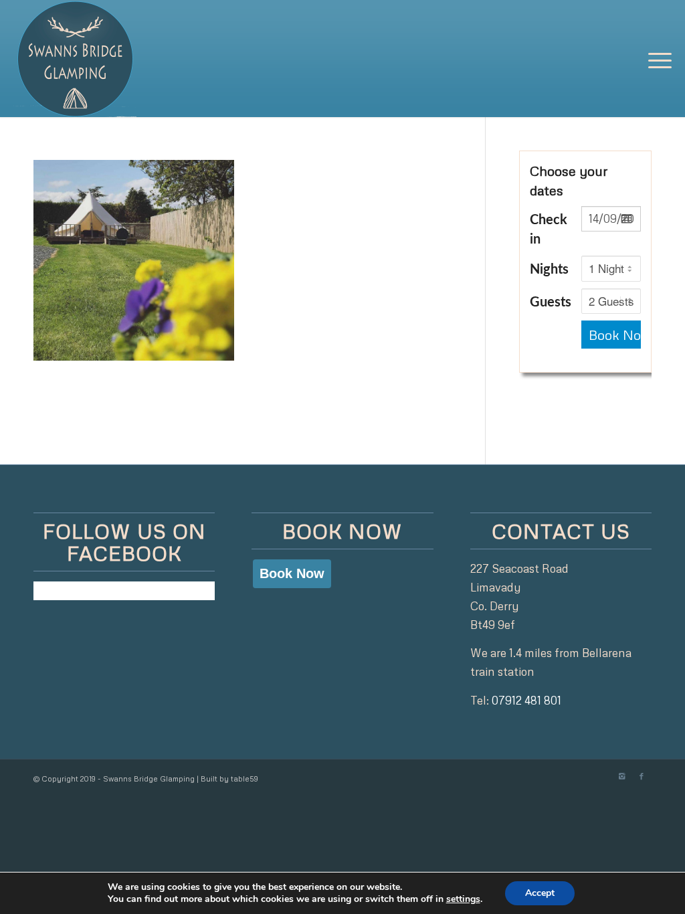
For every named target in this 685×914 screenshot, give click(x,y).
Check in (548, 229)
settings (463, 899)
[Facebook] (641, 776)
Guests (550, 302)
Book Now (615, 335)
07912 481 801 (526, 700)
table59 (244, 778)
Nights (549, 269)
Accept (540, 893)
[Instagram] (621, 776)
